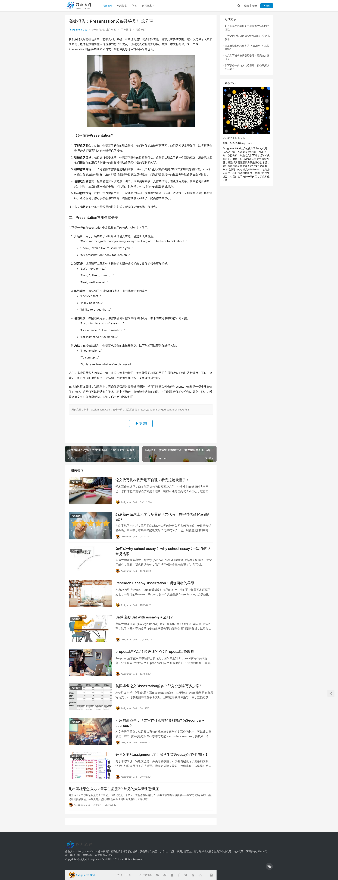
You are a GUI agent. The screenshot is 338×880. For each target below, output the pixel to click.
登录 (246, 5)
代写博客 (122, 5)
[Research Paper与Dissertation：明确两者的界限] (90, 594)
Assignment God (78, 29)
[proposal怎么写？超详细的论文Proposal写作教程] (90, 662)
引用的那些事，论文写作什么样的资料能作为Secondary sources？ (159, 723)
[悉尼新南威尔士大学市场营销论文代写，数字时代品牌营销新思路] (90, 525)
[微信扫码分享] (158, 875)
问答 (134, 5)
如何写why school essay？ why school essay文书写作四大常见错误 (163, 551)
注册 (254, 5)
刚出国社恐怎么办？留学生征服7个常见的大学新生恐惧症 (114, 789)
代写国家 (147, 5)
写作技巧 (107, 5)
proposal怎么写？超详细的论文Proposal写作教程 (154, 651)
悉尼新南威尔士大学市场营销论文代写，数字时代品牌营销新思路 (163, 517)
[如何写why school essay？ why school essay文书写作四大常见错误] (90, 559)
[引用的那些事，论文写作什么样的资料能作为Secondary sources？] (90, 731)
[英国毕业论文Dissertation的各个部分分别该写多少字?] (90, 696)
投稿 (267, 5)
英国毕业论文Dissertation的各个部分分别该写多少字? (158, 686)
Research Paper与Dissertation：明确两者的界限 (154, 583)
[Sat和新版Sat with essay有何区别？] (90, 628)
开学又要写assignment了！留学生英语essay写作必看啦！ (161, 754)
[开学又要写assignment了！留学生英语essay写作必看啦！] (90, 765)
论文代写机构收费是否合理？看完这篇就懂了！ (152, 480)
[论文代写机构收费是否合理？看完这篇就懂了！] (90, 490)
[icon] (269, 866)
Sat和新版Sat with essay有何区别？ (144, 617)
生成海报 (147, 874)
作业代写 (226, 851)
